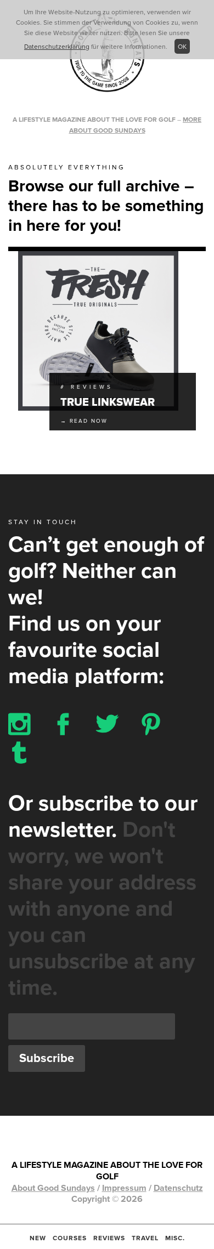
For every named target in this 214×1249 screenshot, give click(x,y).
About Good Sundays (53, 1188)
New (38, 1238)
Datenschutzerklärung (56, 46)
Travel (145, 1238)
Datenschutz (178, 1188)
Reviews (109, 1238)
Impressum (124, 1188)
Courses (70, 1238)
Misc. (175, 1238)
